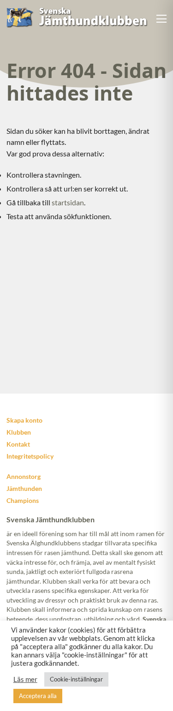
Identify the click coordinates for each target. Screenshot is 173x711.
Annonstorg (23, 476)
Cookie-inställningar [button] (76, 679)
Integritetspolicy (30, 456)
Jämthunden (24, 488)
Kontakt (18, 444)
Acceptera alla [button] (38, 695)
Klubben (18, 432)
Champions (22, 500)
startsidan (68, 202)
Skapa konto (24, 420)
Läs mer (25, 679)
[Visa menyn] (161, 19)
